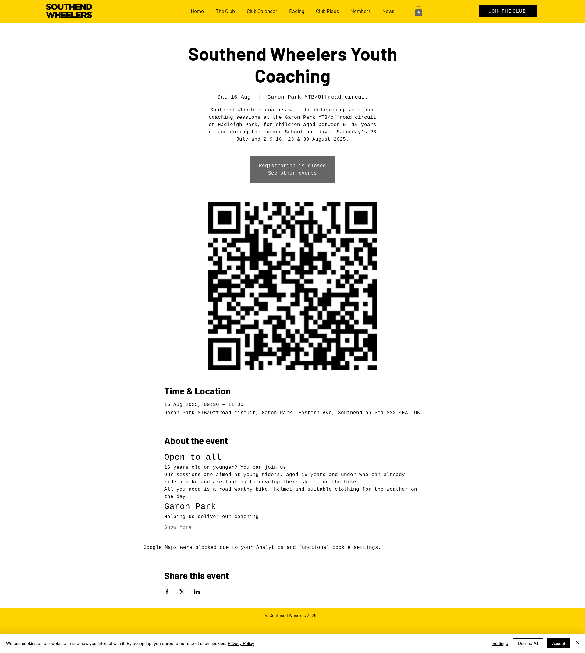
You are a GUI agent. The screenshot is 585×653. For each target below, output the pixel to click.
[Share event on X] (182, 591)
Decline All (528, 643)
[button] (418, 11)
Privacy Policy (241, 643)
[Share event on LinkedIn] (197, 591)
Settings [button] (500, 643)
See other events (292, 173)
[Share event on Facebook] (167, 591)
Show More (178, 527)
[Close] (577, 643)
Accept (558, 643)
